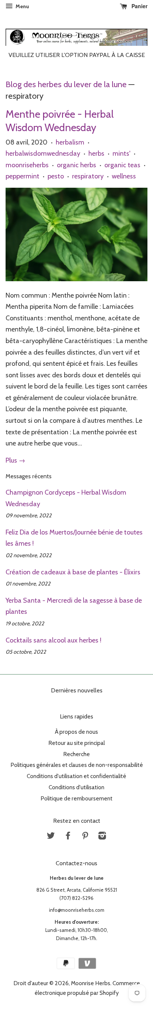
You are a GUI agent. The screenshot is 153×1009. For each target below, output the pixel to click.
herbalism (70, 142)
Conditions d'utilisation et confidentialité (76, 776)
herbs (96, 153)
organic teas (122, 165)
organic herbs (76, 165)
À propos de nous (76, 731)
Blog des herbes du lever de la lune (66, 84)
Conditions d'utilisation (76, 787)
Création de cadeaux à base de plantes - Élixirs (73, 572)
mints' (121, 153)
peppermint (22, 176)
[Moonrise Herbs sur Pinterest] (85, 836)
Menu (21, 6)
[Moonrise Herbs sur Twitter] (51, 836)
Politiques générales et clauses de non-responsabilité (76, 764)
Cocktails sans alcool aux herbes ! (53, 640)
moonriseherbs (27, 165)
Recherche (76, 754)
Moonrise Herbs (90, 983)
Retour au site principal (76, 742)
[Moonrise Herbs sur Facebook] (68, 836)
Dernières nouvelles (76, 690)
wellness (124, 176)
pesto (56, 176)
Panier (138, 6)
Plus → (15, 460)
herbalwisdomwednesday (43, 153)
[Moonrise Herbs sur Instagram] (102, 836)
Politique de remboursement (76, 798)
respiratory (88, 176)
